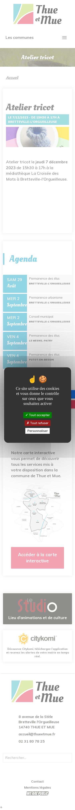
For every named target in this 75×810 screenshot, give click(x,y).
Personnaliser (37, 431)
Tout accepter (39, 415)
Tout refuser (38, 423)
